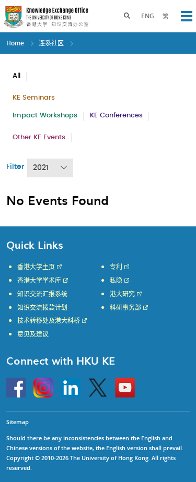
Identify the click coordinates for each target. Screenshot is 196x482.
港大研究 (122, 294)
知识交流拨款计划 (42, 308)
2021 (41, 168)
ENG (147, 15)
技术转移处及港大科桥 (48, 321)
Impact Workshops (45, 115)
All (16, 76)
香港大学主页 (36, 267)
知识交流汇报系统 (42, 294)
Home (15, 43)
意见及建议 (33, 334)
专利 (116, 267)
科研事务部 (125, 308)
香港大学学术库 (39, 281)
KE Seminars (34, 97)
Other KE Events (39, 137)
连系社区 (51, 43)
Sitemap (17, 422)
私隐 (116, 281)
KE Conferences (116, 115)
